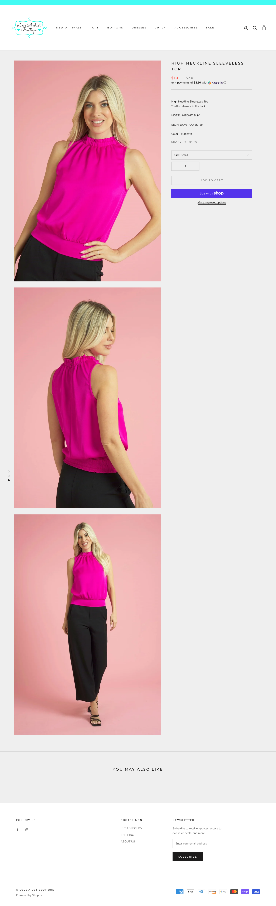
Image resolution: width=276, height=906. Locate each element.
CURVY (160, 27)
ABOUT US (128, 841)
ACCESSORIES (186, 27)
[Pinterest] (196, 142)
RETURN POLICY (131, 828)
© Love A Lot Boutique (35, 889)
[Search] (255, 28)
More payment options (212, 202)
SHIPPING (127, 835)
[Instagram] (26, 829)
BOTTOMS (115, 27)
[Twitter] (190, 142)
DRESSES (139, 27)
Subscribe (187, 856)
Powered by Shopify (29, 895)
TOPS (94, 27)
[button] (211, 83)
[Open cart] (264, 27)
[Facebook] (185, 142)
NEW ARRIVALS (69, 27)
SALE (210, 27)
